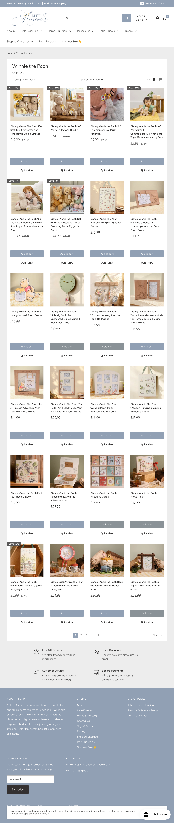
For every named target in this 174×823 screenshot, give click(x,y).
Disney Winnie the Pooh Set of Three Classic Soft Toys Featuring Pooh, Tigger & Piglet (65, 224)
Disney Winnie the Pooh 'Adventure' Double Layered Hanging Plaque (26, 585)
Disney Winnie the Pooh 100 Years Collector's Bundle (65, 128)
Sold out (67, 346)
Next (155, 635)
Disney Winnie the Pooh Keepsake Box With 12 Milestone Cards (63, 497)
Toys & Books (107, 30)
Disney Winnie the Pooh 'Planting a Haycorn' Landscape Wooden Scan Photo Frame (144, 224)
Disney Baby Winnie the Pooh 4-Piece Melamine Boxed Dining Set (66, 585)
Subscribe (18, 789)
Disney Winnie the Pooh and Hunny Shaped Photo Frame (26, 313)
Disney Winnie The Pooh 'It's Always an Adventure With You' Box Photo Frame (26, 408)
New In (11, 30)
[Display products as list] (160, 79)
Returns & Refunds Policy (143, 710)
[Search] (126, 18)
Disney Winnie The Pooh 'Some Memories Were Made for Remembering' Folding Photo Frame (146, 317)
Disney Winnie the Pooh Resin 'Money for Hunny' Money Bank (106, 585)
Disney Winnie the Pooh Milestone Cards (103, 495)
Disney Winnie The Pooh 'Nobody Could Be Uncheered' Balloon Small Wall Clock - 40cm (65, 317)
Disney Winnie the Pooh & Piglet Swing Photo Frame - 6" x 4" (145, 585)
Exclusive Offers (155, 3)
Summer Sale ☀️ (72, 41)
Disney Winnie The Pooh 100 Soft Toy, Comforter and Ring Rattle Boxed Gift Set (26, 130)
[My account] (157, 18)
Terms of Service (137, 715)
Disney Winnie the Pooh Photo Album (143, 495)
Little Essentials (29, 30)
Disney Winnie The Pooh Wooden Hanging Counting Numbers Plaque (145, 408)
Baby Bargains (47, 41)
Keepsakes (83, 30)
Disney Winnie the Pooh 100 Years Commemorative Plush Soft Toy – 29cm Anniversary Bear (26, 224)
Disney (129, 30)
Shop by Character (18, 41)
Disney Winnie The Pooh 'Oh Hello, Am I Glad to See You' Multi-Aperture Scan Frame (66, 408)
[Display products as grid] (154, 79)
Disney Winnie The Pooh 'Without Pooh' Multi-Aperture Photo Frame (103, 408)
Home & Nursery (58, 30)
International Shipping (141, 705)
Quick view (27, 170)
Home (10, 53)
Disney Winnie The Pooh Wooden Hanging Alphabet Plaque (105, 222)
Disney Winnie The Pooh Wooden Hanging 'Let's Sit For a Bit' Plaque (105, 315)
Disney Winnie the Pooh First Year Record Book (26, 495)
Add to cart (27, 161)
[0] (164, 18)
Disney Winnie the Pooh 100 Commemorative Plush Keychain (105, 130)
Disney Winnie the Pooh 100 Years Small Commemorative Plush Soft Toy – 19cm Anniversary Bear (146, 132)
